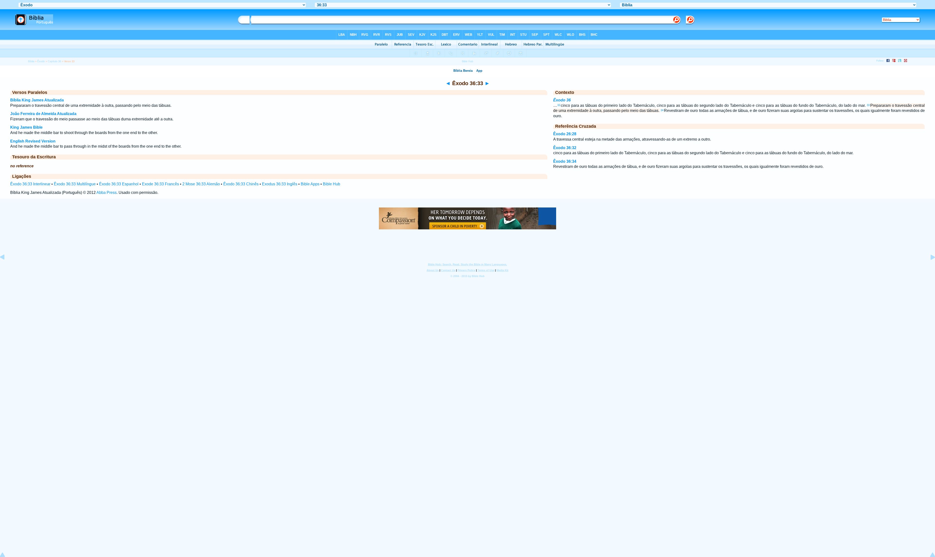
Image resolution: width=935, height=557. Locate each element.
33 (868, 105)
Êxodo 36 (562, 100)
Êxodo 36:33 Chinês (241, 184)
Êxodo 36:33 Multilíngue (75, 184)
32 (558, 105)
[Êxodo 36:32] (6, 268)
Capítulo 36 (54, 61)
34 (662, 110)
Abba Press (106, 192)
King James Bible (26, 127)
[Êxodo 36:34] (929, 268)
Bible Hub (331, 184)
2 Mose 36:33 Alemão (201, 184)
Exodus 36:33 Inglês (279, 184)
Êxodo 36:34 (564, 161)
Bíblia (31, 61)
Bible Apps (310, 184)
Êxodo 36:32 (564, 148)
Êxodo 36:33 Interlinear (30, 184)
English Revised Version (33, 141)
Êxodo (41, 61)
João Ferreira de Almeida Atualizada (43, 114)
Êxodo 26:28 (564, 134)
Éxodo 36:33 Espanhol (119, 184)
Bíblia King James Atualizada (37, 100)
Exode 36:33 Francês (160, 184)
